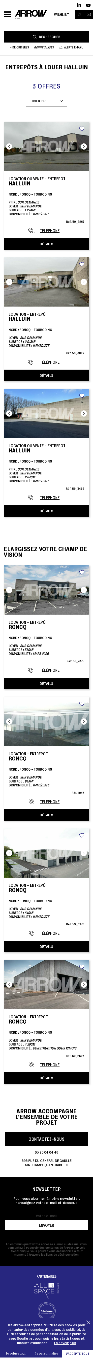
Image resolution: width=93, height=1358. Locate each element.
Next (84, 146)
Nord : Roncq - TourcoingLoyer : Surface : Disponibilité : (46, 333)
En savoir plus (65, 1343)
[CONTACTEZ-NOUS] (88, 14)
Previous (9, 146)
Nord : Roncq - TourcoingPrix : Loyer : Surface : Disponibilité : (46, 200)
